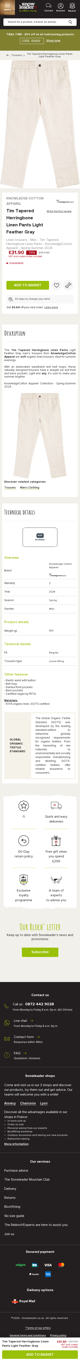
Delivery (10, 1188)
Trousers (16, 55)
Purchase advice (16, 1170)
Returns (10, 1197)
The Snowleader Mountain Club (27, 1179)
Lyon (44, 1103)
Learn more (51, 307)
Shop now (53, 40)
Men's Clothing (29, 487)
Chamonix (28, 1103)
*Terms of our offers (38, 1328)
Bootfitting (12, 1206)
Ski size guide (14, 1216)
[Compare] (68, 285)
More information (16, 1144)
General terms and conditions (28, 1335)
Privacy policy (58, 1335)
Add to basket (28, 285)
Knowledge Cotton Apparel (25, 201)
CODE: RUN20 (31, 41)
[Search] (73, 19)
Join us (9, 1234)
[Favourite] (56, 285)
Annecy (10, 1103)
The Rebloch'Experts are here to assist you (36, 1225)
